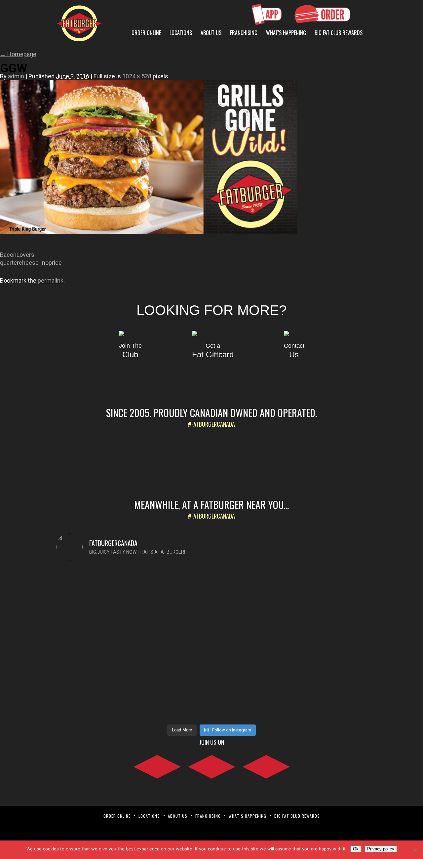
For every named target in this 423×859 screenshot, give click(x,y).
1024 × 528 (136, 76)
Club (130, 351)
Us (294, 351)
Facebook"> (157, 765)
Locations (181, 33)
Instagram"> (211, 765)
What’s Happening (286, 33)
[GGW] (148, 240)
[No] (414, 849)
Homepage (18, 54)
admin (16, 76)
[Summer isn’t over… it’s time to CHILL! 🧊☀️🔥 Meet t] (172, 619)
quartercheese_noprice (31, 262)
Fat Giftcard (213, 351)
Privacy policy (380, 848)
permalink (50, 280)
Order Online (146, 33)
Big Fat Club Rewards (339, 33)
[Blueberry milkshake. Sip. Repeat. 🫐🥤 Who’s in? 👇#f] (329, 588)
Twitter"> (266, 765)
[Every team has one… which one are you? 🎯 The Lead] (250, 643)
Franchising (243, 33)
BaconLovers (17, 254)
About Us (211, 33)
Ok (356, 848)
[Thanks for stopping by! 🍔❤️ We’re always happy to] (94, 592)
